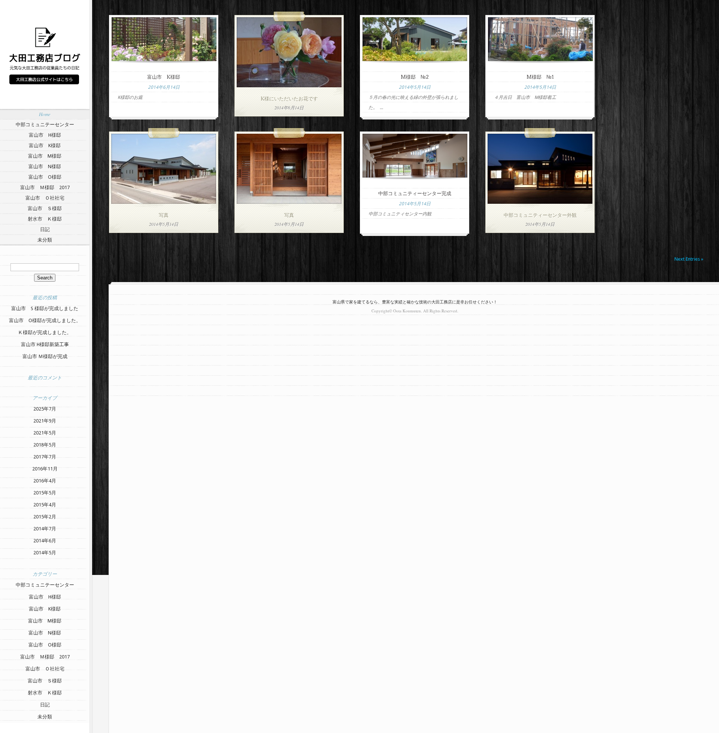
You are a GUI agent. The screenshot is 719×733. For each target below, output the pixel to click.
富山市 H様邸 (45, 135)
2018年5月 (44, 445)
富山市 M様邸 (44, 156)
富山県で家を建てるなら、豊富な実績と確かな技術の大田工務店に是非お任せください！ (415, 302)
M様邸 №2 (415, 77)
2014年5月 (44, 552)
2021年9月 (44, 421)
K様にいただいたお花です (289, 99)
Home (45, 114)
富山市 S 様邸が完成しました (44, 308)
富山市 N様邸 (44, 166)
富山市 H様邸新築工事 (45, 344)
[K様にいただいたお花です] (289, 85)
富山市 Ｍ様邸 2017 (45, 187)
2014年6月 (44, 540)
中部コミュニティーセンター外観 (540, 215)
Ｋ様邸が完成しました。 (45, 332)
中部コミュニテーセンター (45, 124)
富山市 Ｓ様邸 (45, 208)
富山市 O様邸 (44, 177)
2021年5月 (44, 433)
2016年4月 (44, 481)
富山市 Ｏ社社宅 (44, 198)
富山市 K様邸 (45, 145)
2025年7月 (44, 409)
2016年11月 (45, 469)
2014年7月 (44, 528)
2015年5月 (44, 493)
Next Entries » (688, 259)
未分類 (44, 240)
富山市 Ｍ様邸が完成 (44, 356)
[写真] (163, 202)
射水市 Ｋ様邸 (45, 219)
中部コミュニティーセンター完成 (414, 193)
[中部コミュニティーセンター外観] (540, 202)
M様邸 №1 (540, 77)
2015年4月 (44, 505)
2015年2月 (44, 517)
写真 (164, 215)
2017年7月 (44, 457)
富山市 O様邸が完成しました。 (45, 320)
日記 (45, 229)
